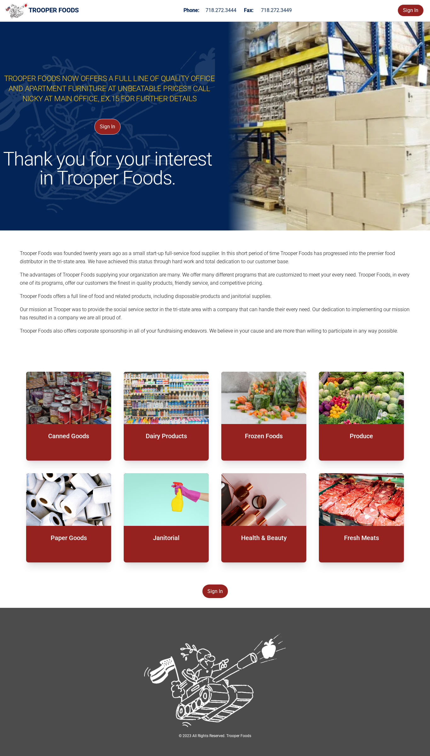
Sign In (410, 10)
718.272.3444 (221, 10)
